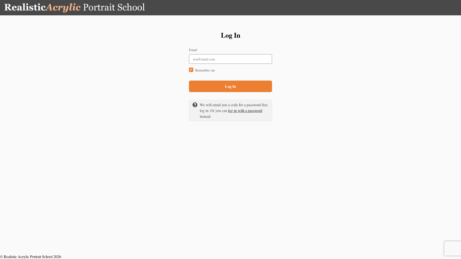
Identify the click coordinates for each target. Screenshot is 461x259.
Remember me (205, 70)
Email (193, 49)
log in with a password (245, 110)
